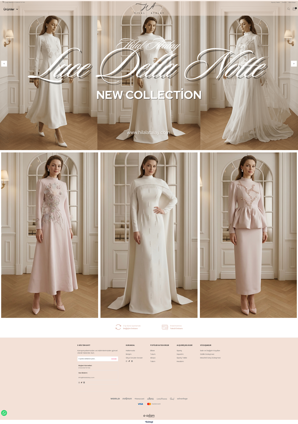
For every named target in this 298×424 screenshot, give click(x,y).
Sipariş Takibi (275, 2)
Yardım (284, 2)
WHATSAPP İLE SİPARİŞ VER (4, 413)
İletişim (129, 354)
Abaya (152, 358)
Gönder (114, 359)
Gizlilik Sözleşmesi (207, 354)
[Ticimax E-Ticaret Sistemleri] (149, 422)
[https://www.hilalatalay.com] (149, 75)
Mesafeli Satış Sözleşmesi (210, 358)
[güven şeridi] (149, 327)
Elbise (152, 350)
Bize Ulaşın (292, 2)
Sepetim (180, 354)
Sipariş (179, 350)
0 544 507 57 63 (84, 368)
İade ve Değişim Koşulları (210, 350)
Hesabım (180, 361)
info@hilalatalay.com (86, 377)
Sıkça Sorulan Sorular (134, 358)
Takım (152, 361)
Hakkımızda (130, 350)
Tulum (153, 354)
